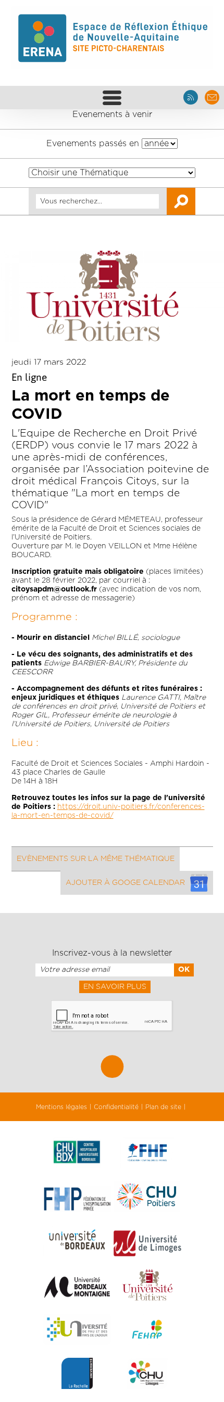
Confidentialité (116, 1107)
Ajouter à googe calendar (125, 882)
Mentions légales (61, 1107)
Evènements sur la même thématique (96, 859)
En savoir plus (114, 987)
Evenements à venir (112, 114)
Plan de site (163, 1107)
